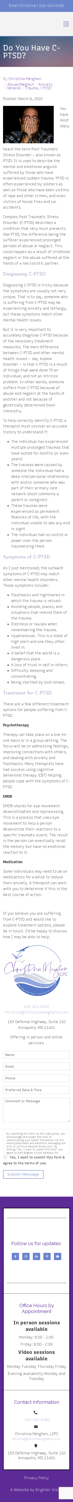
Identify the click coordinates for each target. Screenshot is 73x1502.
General (14, 88)
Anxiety (45, 84)
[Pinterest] (47, 1256)
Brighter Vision (49, 1490)
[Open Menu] (66, 24)
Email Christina (22, 5)
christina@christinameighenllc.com (37, 1012)
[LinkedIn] (36, 1256)
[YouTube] (57, 1256)
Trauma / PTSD (38, 88)
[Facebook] (15, 1256)
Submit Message (23, 1174)
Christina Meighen (25, 79)
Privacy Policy (36, 1478)
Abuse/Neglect (20, 84)
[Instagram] (26, 1256)
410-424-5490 (51, 5)
